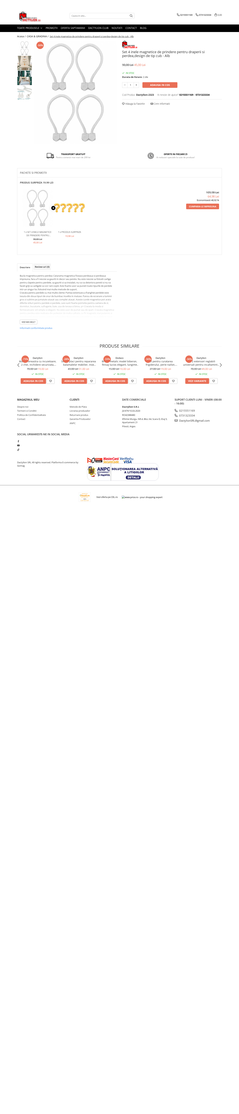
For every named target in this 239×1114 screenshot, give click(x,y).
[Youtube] (18, 445)
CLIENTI (74, 399)
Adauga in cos (160, 85)
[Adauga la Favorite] (51, 381)
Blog (143, 28)
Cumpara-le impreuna (202, 206)
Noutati (117, 28)
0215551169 (186, 410)
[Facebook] (18, 441)
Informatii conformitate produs (36, 328)
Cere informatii (161, 103)
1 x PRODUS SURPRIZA (69, 232)
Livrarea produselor (80, 410)
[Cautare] (131, 16)
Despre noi (22, 406)
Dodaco (119, 357)
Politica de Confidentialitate (31, 415)
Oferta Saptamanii (73, 28)
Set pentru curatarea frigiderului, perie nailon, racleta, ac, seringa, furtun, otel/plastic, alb (160, 363)
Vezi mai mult (28, 322)
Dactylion (38, 357)
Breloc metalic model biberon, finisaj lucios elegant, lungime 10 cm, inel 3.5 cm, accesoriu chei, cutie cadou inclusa (119, 363)
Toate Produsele (28, 28)
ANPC (73, 423)
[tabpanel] (75, 92)
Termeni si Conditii (26, 410)
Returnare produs (79, 415)
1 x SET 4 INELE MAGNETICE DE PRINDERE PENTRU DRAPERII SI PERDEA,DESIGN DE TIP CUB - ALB (37, 233)
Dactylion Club (98, 28)
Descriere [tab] (25, 267)
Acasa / (21, 36)
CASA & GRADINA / (38, 36)
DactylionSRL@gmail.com (194, 420)
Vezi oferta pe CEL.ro (107, 497)
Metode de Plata (78, 406)
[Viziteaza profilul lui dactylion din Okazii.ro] (85, 497)
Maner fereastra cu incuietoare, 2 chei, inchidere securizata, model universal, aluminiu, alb (37, 363)
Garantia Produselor (80, 419)
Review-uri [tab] (42, 266)
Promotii (52, 28)
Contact (131, 28)
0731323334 (186, 415)
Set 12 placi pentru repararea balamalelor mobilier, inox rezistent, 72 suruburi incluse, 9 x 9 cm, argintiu (78, 363)
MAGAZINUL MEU (28, 399)
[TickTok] (18, 449)
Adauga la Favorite (135, 103)
